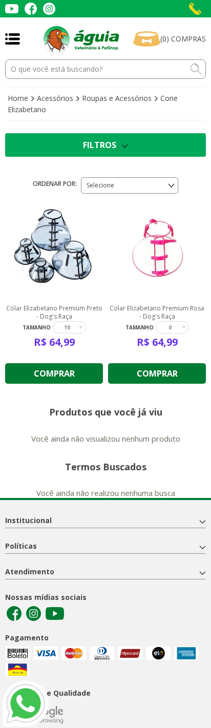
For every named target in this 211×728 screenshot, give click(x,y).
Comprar (54, 373)
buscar (196, 69)
